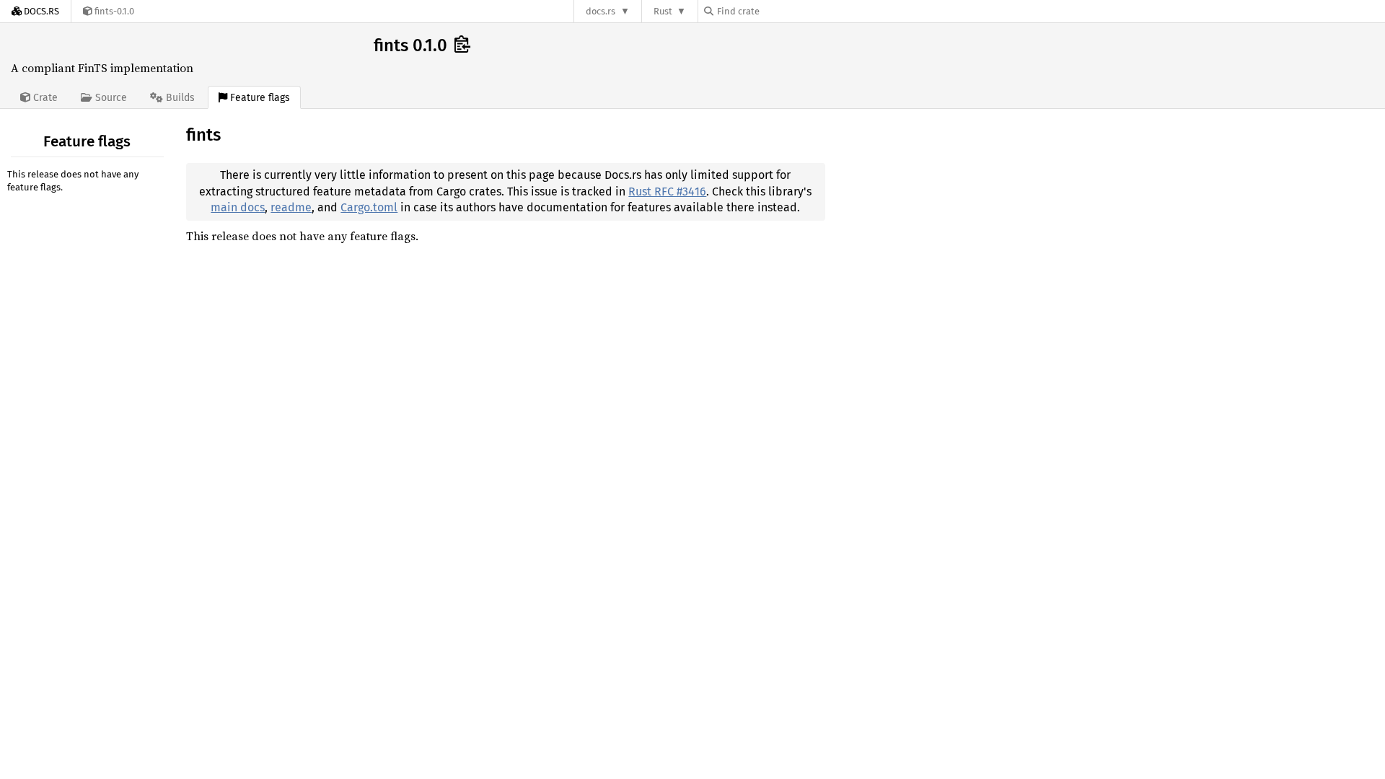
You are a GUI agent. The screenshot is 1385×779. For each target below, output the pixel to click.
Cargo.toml (368, 207)
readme (291, 207)
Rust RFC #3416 (667, 191)
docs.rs (600, 11)
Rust (663, 11)
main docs (238, 207)
